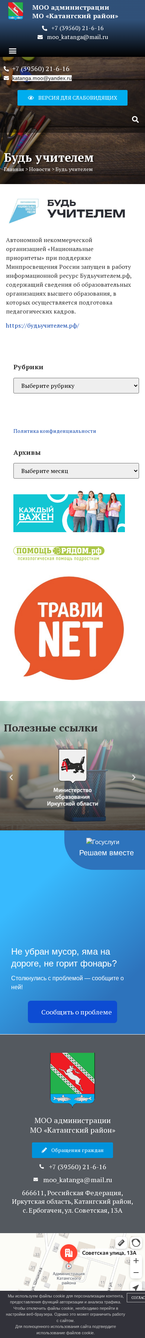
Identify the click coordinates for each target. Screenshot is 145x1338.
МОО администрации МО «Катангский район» (72, 1125)
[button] (12, 50)
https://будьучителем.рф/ (42, 325)
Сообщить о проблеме (76, 1011)
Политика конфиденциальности (54, 430)
